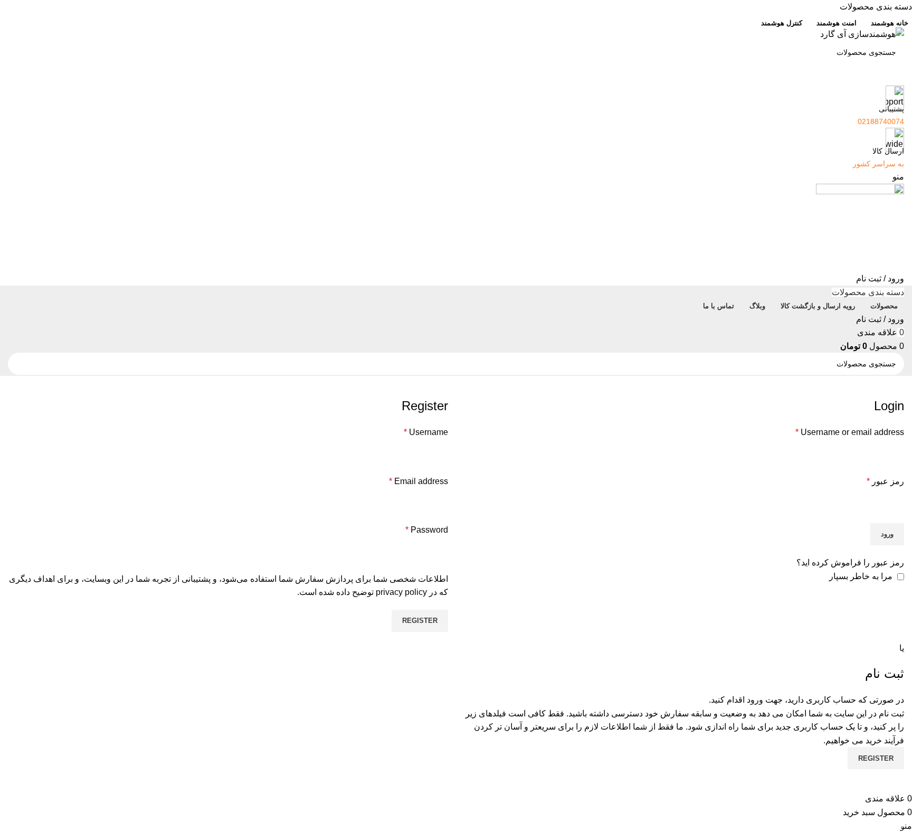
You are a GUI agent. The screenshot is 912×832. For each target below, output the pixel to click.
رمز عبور (885, 481)
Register (420, 621)
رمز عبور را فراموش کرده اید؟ (850, 562)
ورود (887, 534)
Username (426, 432)
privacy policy (401, 592)
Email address (418, 481)
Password (426, 529)
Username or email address (849, 432)
